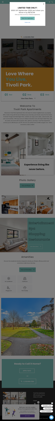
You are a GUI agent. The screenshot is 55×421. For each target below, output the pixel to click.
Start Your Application (27, 18)
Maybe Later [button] (27, 22)
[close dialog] (43, 4)
